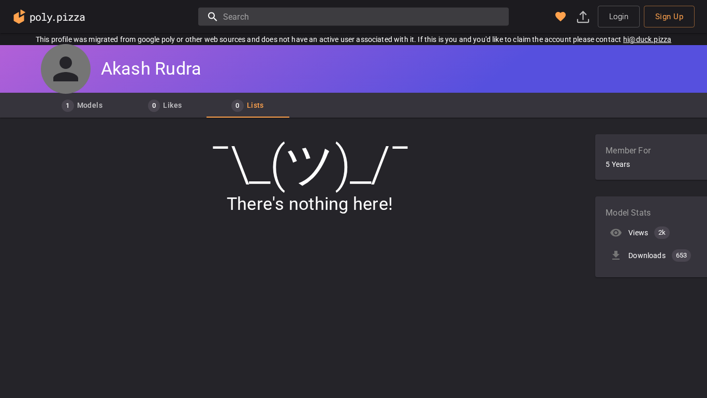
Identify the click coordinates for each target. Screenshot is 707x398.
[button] (560, 16)
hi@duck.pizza (647, 39)
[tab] (82, 105)
